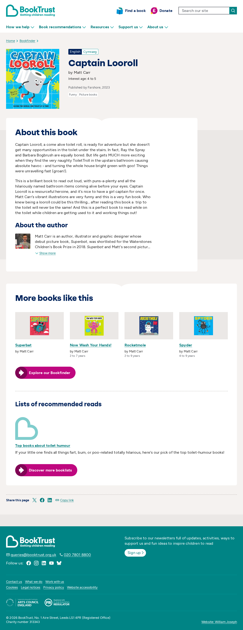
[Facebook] (28, 563)
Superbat (23, 345)
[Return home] (30, 11)
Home (10, 41)
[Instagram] (36, 563)
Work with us (54, 582)
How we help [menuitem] (17, 27)
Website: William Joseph (219, 622)
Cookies (12, 587)
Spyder (185, 345)
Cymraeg (90, 52)
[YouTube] (51, 563)
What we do (34, 582)
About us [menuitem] (155, 27)
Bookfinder (28, 41)
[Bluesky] (59, 563)
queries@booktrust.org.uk (33, 554)
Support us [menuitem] (128, 27)
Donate (165, 10)
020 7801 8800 (77, 554)
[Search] (233, 10)
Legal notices (30, 587)
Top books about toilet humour (42, 445)
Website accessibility (82, 587)
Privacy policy (53, 587)
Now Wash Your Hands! (90, 345)
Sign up (134, 552)
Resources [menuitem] (100, 27)
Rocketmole (135, 345)
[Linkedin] (44, 563)
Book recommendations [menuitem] (60, 27)
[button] (34, 500)
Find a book (135, 10)
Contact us (14, 582)
